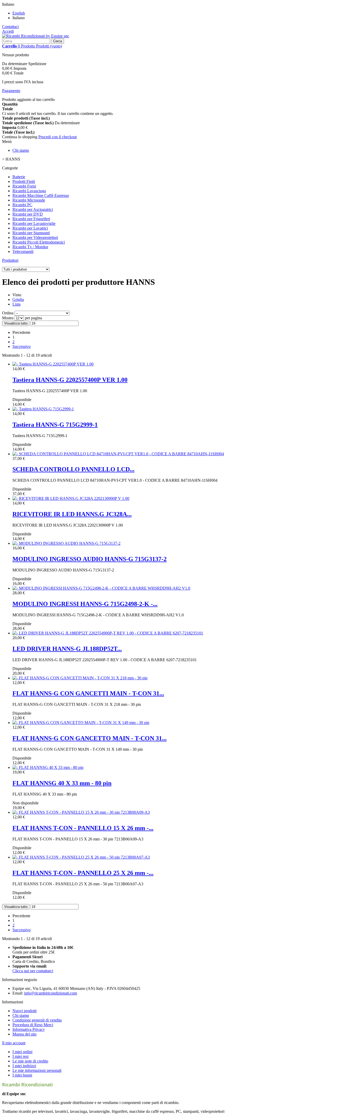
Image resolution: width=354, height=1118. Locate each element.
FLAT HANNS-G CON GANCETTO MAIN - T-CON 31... (89, 738)
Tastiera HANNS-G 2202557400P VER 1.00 (70, 379)
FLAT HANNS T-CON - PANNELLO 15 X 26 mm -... (82, 828)
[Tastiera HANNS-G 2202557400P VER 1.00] (53, 364)
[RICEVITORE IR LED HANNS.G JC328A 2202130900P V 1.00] (70, 498)
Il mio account (13, 1043)
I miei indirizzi (24, 1066)
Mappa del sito (24, 1034)
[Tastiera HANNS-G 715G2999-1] (43, 409)
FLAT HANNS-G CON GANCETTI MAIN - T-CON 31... (88, 693)
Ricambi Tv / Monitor (30, 247)
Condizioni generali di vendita (37, 1020)
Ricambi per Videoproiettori (35, 237)
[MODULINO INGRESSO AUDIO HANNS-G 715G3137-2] (66, 543)
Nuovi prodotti (24, 1011)
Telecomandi (22, 251)
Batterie (18, 177)
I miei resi (20, 1056)
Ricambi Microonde (28, 200)
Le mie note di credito (30, 1061)
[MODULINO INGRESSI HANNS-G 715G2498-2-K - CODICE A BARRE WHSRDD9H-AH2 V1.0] (101, 588)
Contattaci (10, 26)
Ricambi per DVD (27, 214)
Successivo (21, 346)
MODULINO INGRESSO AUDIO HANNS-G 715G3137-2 (89, 559)
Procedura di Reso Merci (32, 1025)
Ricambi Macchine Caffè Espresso (40, 195)
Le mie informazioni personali (36, 1070)
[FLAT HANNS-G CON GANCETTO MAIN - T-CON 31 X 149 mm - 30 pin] (80, 722)
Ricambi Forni (24, 186)
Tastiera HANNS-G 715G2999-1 (55, 424)
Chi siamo (20, 150)
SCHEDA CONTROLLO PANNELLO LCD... (73, 469)
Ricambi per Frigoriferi (31, 219)
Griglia (18, 299)
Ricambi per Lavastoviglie (33, 223)
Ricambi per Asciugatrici (32, 209)
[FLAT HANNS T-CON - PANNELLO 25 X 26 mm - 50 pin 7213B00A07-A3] (81, 857)
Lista (16, 304)
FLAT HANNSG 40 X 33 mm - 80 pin (61, 783)
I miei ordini (22, 1052)
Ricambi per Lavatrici (30, 228)
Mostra (8, 318)
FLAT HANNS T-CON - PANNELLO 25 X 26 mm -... (82, 872)
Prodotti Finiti (23, 181)
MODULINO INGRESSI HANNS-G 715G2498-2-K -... (85, 604)
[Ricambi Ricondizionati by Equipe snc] (35, 36)
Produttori (10, 260)
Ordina (7, 313)
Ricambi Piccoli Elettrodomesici (38, 242)
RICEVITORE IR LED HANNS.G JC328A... (72, 514)
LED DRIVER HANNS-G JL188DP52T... (67, 648)
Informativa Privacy (28, 1029)
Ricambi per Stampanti (31, 233)
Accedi (8, 31)
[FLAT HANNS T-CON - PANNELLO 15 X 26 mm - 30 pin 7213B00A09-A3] (81, 812)
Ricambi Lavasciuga (29, 191)
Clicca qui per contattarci (32, 971)
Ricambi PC (22, 205)
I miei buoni (22, 1075)
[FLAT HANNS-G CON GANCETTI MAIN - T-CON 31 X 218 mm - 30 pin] (79, 678)
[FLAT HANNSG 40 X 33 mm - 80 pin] (47, 767)
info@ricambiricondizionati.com (50, 993)
